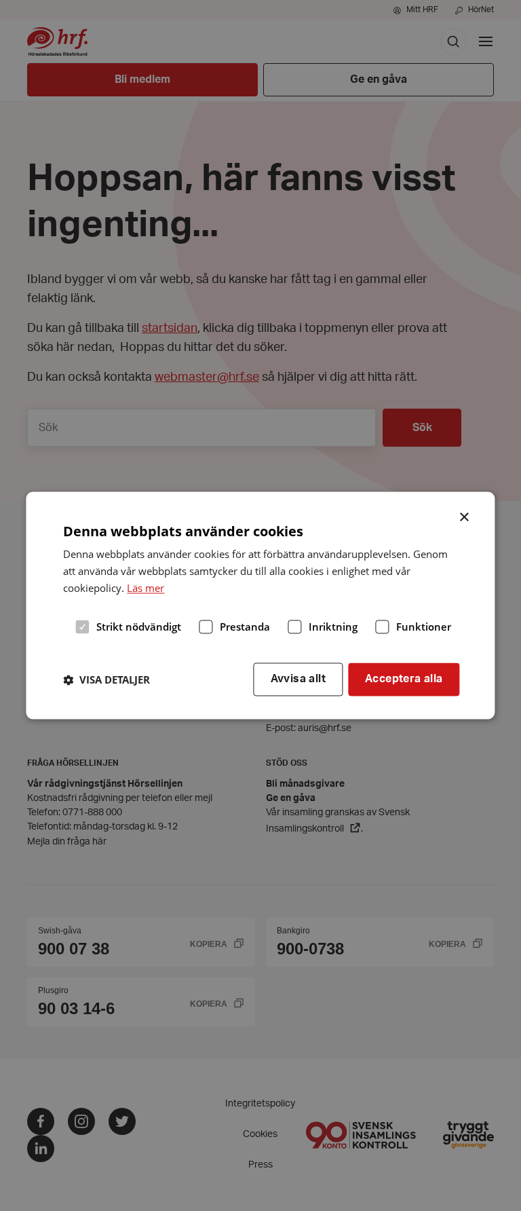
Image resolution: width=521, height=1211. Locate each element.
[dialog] (260, 605)
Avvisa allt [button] (298, 679)
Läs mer (145, 588)
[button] (106, 679)
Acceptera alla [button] (404, 679)
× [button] (465, 516)
